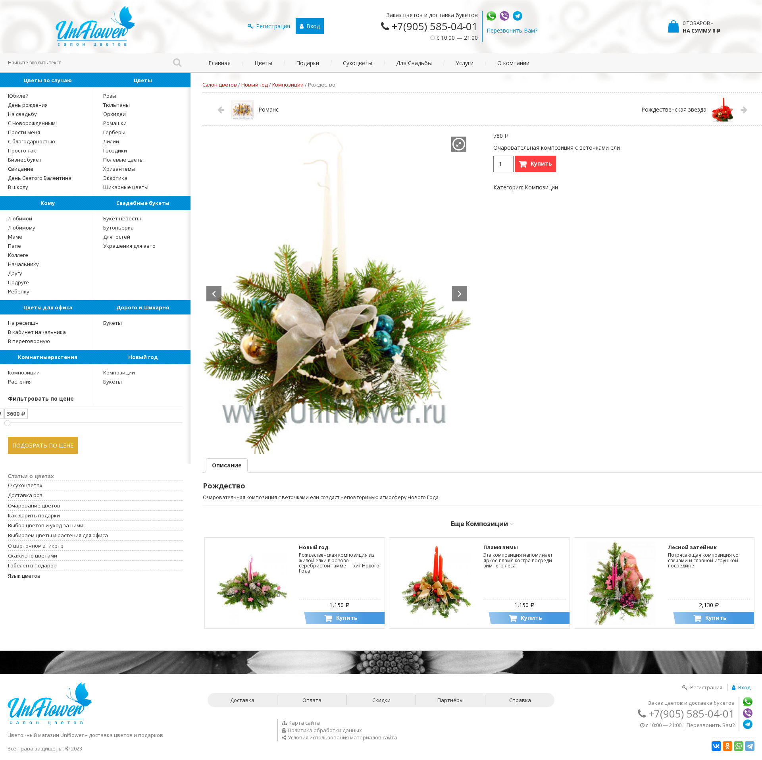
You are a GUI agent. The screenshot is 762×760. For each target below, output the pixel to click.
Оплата (311, 700)
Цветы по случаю (48, 80)
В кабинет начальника (37, 332)
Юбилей (18, 95)
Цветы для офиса (47, 307)
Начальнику (23, 264)
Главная (219, 63)
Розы (109, 95)
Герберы (114, 132)
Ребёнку (18, 291)
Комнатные (47, 357)
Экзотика (115, 177)
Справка (520, 700)
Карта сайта (304, 722)
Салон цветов (219, 84)
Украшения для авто (129, 245)
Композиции (24, 372)
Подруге (18, 282)
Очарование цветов (34, 505)
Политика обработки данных (325, 730)
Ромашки (115, 123)
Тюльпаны (116, 104)
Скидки (381, 700)
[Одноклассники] (727, 746)
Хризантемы (119, 168)
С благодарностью (31, 141)
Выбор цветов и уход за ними (45, 525)
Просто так (22, 150)
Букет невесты (122, 218)
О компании (513, 63)
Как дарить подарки (34, 515)
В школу (18, 187)
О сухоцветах (25, 485)
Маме (15, 236)
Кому (47, 202)
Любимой (20, 218)
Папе (14, 245)
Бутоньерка (118, 227)
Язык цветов (24, 575)
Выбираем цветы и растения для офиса (58, 535)
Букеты (112, 322)
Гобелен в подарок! (33, 565)
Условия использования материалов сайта (342, 737)
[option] (336, 293)
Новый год (143, 357)
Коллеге (18, 254)
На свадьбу (22, 114)
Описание (227, 465)
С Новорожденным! (32, 123)
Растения (20, 381)
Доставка (242, 700)
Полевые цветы (123, 159)
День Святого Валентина (39, 177)
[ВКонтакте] (716, 746)
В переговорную (29, 341)
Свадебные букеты (142, 202)
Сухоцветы (357, 63)
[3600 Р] (7, 423)
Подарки (307, 63)
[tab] (227, 465)
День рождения (28, 104)
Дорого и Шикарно (142, 307)
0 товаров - (701, 26)
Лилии (111, 141)
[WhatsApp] (738, 746)
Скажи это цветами (32, 555)
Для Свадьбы (414, 63)
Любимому (21, 227)
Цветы (263, 63)
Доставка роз (25, 495)
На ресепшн (23, 322)
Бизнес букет (25, 159)
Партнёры (450, 700)
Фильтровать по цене (41, 398)
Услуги (464, 63)
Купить (541, 163)
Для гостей (116, 236)
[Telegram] (749, 746)
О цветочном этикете (36, 545)
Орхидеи (114, 114)
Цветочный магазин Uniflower (46, 735)
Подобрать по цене (42, 445)
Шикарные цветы (125, 187)
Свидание (20, 168)
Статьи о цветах (31, 476)
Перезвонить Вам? (512, 30)
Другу (15, 273)
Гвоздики (115, 150)
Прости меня (24, 132)
